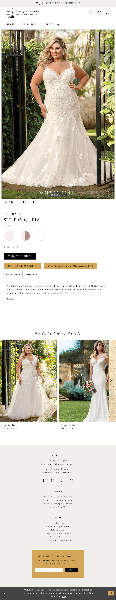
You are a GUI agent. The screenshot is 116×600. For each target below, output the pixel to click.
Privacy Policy (58, 537)
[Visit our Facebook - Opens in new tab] (44, 481)
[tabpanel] (58, 114)
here (64, 596)
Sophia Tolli (29, 24)
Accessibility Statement (58, 540)
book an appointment (22, 266)
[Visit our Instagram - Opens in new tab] (52, 481)
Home (11, 24)
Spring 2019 (52, 24)
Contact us (58, 523)
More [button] (10, 298)
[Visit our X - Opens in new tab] (71, 481)
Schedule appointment (58, 526)
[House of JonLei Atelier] (24, 13)
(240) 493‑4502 (58, 461)
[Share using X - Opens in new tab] (34, 203)
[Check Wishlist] (99, 13)
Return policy (58, 530)
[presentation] (28, 381)
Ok (111, 593)
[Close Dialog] (4, 593)
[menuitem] (91, 13)
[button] (91, 13)
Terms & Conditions (58, 533)
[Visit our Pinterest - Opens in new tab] (62, 481)
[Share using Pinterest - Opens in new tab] (24, 203)
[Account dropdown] (107, 13)
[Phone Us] (37, 3)
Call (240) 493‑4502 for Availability (70, 266)
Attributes (31, 274)
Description (13, 274)
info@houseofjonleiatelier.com (58, 464)
